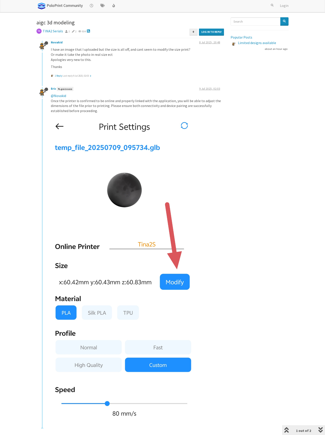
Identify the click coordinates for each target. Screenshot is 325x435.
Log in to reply (211, 31)
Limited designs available (257, 43)
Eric (53, 89)
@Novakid (66, 89)
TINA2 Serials (53, 31)
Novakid (57, 42)
